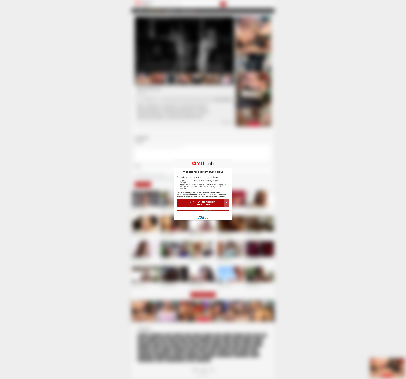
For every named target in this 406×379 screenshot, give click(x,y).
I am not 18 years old (203, 210)
